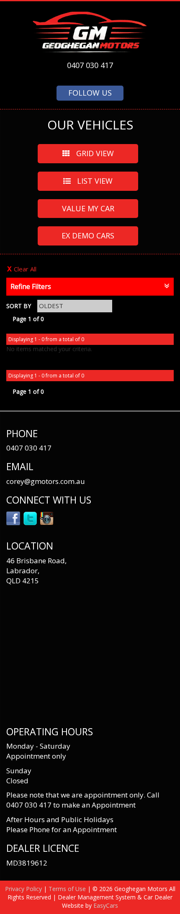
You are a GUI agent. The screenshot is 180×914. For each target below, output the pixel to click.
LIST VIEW (94, 181)
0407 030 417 (90, 65)
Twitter (30, 517)
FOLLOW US (90, 93)
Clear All (25, 269)
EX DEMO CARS (88, 235)
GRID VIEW (94, 153)
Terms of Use (68, 889)
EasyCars (105, 905)
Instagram (47, 517)
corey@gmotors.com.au (45, 481)
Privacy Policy (24, 889)
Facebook (13, 517)
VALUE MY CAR (88, 208)
